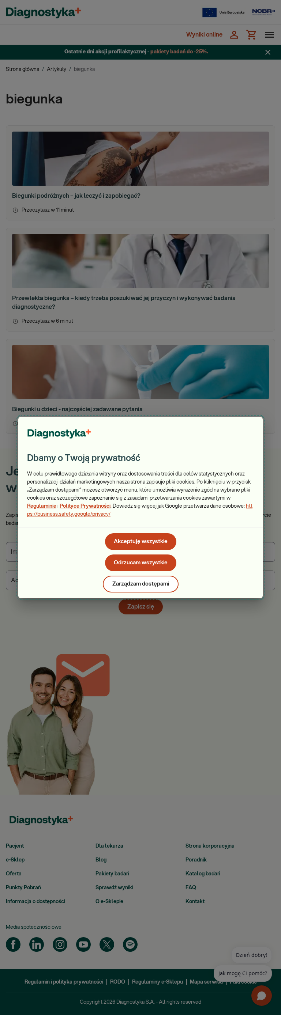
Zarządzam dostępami (140, 584)
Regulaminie (41, 506)
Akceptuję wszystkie (141, 541)
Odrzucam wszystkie (141, 562)
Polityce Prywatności (85, 506)
